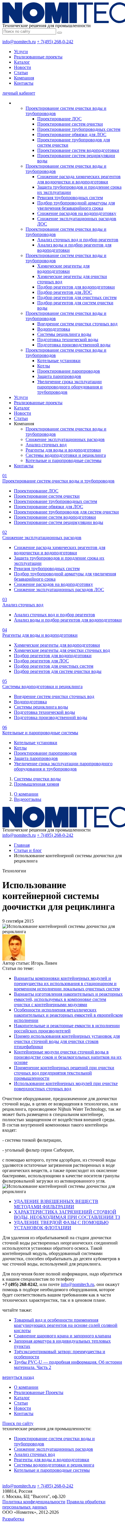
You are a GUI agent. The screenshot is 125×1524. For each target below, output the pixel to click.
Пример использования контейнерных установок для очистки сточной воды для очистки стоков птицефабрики (67, 1041)
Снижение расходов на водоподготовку (76, 213)
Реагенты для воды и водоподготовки (63, 449)
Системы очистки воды (37, 778)
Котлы (43, 365)
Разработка (13, 1518)
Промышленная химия (36, 784)
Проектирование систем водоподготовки (78, 150)
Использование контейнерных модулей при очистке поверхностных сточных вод (66, 1086)
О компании (26, 793)
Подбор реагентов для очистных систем (77, 297)
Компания (24, 77)
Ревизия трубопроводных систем (70, 197)
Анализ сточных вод (46, 444)
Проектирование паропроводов (68, 371)
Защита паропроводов (59, 376)
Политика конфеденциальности (33, 1501)
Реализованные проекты (38, 56)
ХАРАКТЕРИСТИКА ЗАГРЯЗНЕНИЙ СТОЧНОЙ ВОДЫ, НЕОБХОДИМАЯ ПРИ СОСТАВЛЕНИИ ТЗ (67, 1214)
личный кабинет (18, 93)
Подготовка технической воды (67, 339)
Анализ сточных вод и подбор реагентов (77, 239)
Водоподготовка (53, 329)
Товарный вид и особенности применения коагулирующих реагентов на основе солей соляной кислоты (65, 1325)
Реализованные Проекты (38, 1392)
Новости (22, 67)
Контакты (23, 83)
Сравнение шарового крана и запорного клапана (62, 1335)
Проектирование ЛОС (59, 118)
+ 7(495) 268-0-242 (55, 41)
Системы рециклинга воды (64, 334)
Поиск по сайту (17, 1423)
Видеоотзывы (27, 799)
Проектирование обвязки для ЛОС (71, 134)
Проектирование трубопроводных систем (78, 129)
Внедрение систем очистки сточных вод (77, 323)
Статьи (21, 72)
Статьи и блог (28, 850)
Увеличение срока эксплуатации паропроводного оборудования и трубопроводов (70, 387)
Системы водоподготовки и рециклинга (66, 455)
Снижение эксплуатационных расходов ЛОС (59, 589)
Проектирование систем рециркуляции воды (58, 522)
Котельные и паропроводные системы (63, 460)
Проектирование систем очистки (70, 123)
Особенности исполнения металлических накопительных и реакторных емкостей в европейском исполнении (68, 1015)
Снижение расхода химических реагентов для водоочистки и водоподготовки (79, 179)
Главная (22, 845)
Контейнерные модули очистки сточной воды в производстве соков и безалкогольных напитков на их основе (68, 1057)
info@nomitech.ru (19, 41)
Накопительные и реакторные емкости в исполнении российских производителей (67, 1028)
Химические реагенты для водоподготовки (63, 268)
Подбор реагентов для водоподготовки (76, 286)
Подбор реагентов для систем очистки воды (57, 671)
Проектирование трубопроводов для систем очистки (66, 511)
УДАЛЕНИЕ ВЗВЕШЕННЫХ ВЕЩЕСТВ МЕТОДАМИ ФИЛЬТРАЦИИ (56, 1204)
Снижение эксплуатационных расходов (65, 439)
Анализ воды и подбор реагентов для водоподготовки (68, 619)
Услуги (21, 51)
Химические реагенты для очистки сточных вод (62, 650)
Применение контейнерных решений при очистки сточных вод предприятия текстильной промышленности (64, 1073)
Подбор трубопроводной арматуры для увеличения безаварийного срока (76, 205)
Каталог (22, 62)
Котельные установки (59, 360)
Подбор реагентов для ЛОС (64, 292)
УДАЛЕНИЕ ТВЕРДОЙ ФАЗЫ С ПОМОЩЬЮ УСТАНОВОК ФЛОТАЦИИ (61, 1225)
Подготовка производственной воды (73, 344)
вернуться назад (18, 1377)
